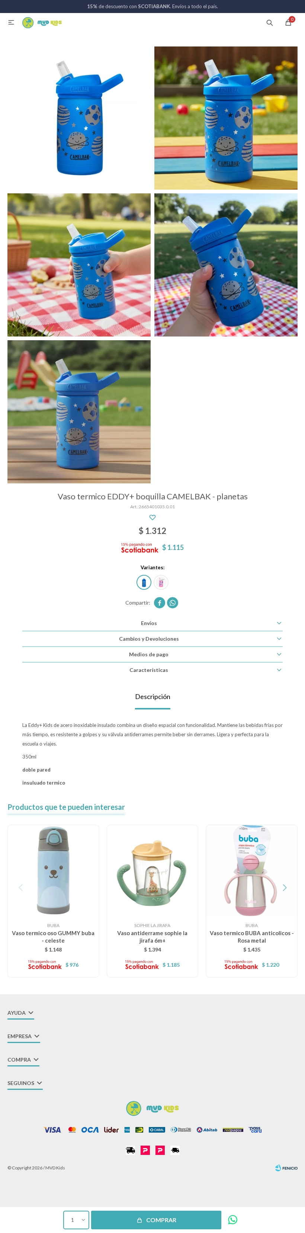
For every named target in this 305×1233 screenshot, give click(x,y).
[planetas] (144, 582)
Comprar (161, 1219)
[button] (269, 22)
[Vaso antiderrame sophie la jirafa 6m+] (153, 871)
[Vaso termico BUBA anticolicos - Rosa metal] (252, 871)
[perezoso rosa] (161, 582)
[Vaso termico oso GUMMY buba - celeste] (53, 871)
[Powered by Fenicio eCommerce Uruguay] (286, 1168)
